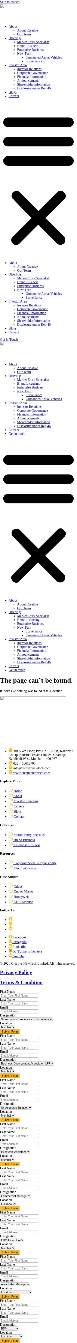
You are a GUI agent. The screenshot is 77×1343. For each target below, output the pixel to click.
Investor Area (18, 65)
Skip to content (10, 2)
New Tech (24, 53)
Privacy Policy (16, 972)
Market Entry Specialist (33, 42)
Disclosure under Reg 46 (34, 88)
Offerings (15, 38)
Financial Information (31, 76)
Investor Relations (29, 69)
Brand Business (27, 46)
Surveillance (34, 61)
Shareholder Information (33, 84)
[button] (38, 179)
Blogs (12, 92)
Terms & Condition (21, 982)
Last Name (7, 999)
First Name (7, 991)
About (13, 26)
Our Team (24, 34)
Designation (8, 1015)
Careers (14, 96)
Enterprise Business (30, 49)
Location (6, 1023)
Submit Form (10, 1031)
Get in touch (17, 433)
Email (4, 1007)
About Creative (27, 30)
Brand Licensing (28, 383)
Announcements (28, 80)
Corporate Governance (32, 73)
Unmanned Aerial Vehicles (44, 57)
